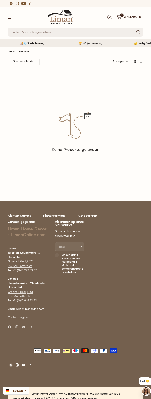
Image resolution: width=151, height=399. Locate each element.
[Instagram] (17, 3)
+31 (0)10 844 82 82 (25, 300)
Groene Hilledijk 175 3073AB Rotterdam (20, 263)
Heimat (11, 51)
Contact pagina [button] (18, 317)
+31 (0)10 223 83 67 (25, 270)
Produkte (24, 51)
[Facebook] (11, 3)
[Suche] (138, 32)
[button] (16, 390)
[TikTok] (30, 3)
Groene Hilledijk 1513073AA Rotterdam (20, 294)
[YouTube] (23, 3)
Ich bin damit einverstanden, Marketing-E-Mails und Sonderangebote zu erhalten (72, 263)
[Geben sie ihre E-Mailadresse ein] (80, 246)
